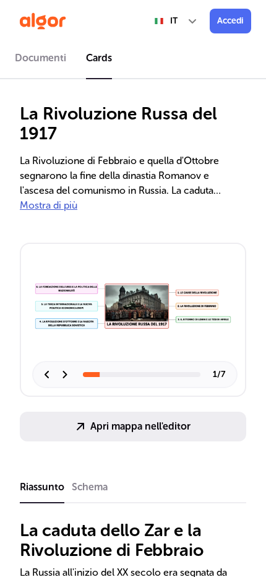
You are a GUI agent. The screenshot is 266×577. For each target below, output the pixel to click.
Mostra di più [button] (48, 205)
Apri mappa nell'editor (140, 426)
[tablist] (133, 60)
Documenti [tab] (40, 58)
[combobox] (176, 21)
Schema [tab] (90, 487)
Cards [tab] (99, 58)
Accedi (230, 20)
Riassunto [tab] (42, 487)
